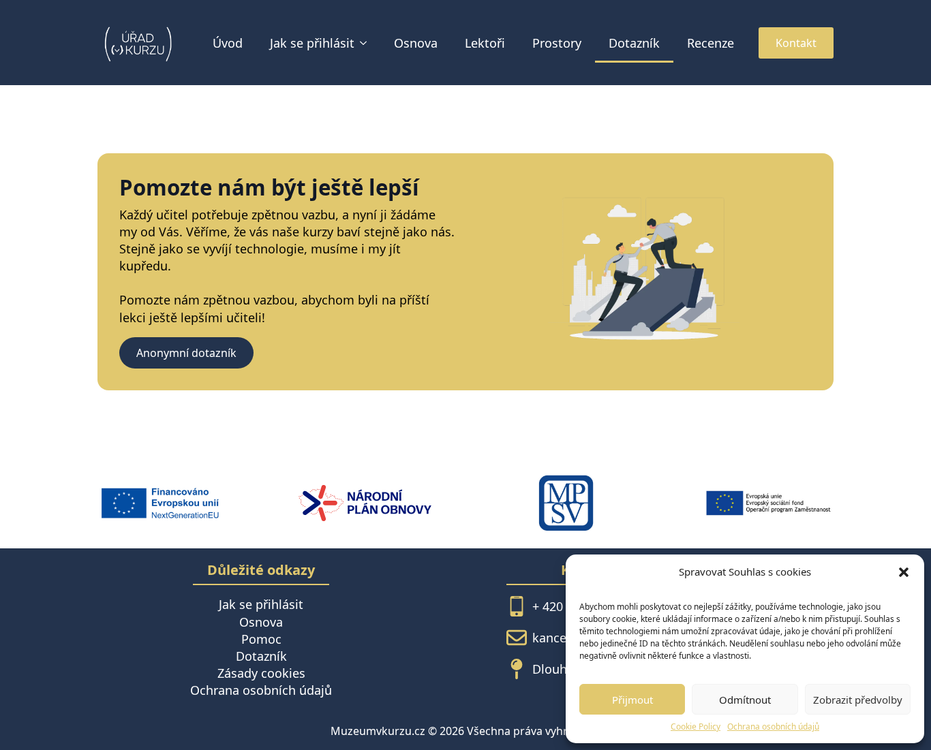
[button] (904, 572)
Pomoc (261, 639)
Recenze (710, 43)
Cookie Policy (695, 726)
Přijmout (632, 699)
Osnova (416, 43)
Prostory (556, 43)
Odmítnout (745, 699)
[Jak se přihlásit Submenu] (367, 43)
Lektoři (485, 43)
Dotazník (634, 43)
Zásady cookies (261, 673)
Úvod (228, 43)
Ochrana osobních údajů (773, 726)
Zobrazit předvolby (857, 699)
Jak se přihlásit (312, 43)
